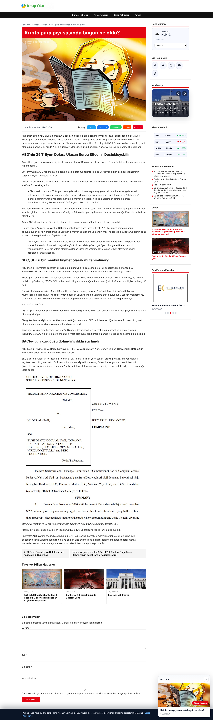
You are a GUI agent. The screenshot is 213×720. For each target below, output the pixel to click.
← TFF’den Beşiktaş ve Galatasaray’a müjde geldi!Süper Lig (44, 553)
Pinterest (138, 127)
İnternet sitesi (29, 678)
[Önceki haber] (178, 93)
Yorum (26, 627)
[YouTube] (179, 65)
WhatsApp (116, 127)
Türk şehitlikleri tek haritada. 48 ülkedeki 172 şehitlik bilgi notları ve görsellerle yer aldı (169, 173)
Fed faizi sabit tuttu (162, 185)
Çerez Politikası (121, 15)
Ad (24, 655)
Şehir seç (159, 40)
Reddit (127, 127)
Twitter (91, 127)
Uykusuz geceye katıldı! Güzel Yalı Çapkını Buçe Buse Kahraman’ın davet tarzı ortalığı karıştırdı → (102, 553)
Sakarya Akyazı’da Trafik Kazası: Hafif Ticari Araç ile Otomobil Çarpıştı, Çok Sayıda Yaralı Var (170, 190)
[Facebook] (155, 65)
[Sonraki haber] (184, 93)
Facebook (103, 127)
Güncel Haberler (80, 15)
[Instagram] (171, 65)
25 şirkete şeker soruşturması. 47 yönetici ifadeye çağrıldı (169, 197)
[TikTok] (155, 73)
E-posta (27, 666)
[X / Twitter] (163, 65)
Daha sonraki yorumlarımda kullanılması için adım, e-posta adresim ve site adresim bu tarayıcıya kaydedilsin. (81, 693)
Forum (138, 15)
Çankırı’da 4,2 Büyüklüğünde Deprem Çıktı (170, 180)
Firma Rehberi (101, 15)
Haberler (26, 25)
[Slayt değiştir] (165, 313)
